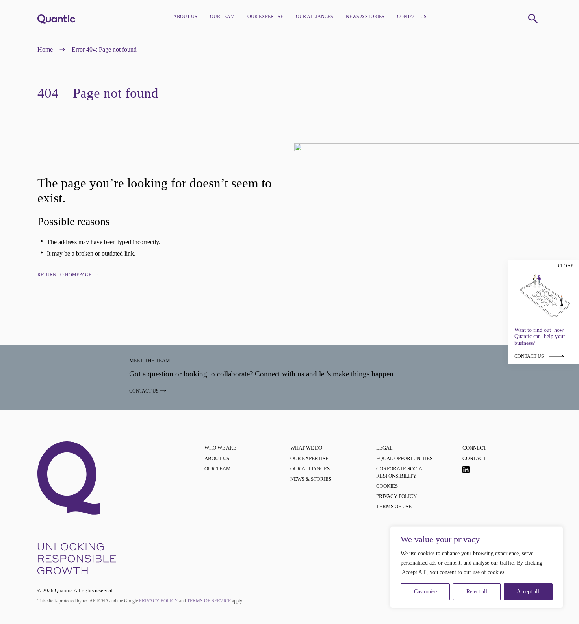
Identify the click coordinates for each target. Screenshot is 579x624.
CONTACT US (412, 16)
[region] (476, 567)
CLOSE (565, 265)
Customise (425, 591)
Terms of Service (209, 601)
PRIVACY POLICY (396, 496)
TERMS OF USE (394, 506)
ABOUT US (185, 16)
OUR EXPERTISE (265, 16)
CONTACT (474, 458)
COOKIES (387, 486)
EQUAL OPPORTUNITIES (404, 458)
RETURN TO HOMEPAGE (64, 275)
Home (45, 49)
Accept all (528, 591)
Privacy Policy (158, 601)
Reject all (476, 591)
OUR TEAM (222, 16)
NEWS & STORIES (365, 16)
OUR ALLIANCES (314, 16)
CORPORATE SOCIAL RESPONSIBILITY (400, 472)
